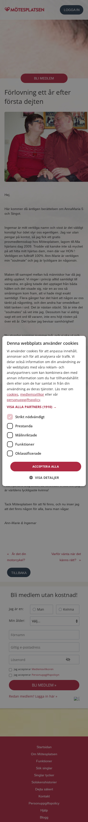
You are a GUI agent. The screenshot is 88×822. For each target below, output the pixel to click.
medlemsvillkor (32, 394)
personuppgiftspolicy (23, 400)
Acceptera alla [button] (45, 466)
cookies (12, 394)
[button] (44, 407)
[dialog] (44, 411)
